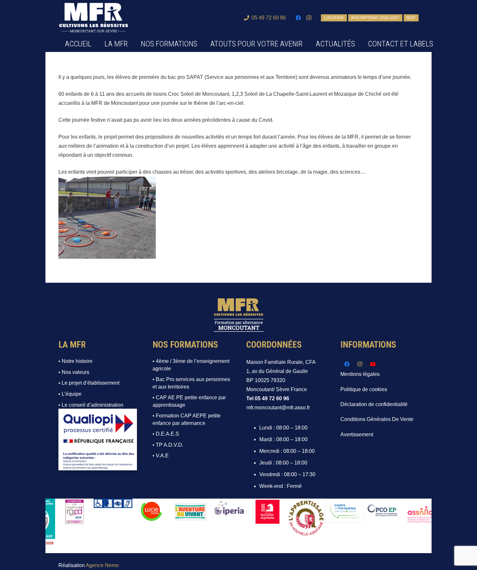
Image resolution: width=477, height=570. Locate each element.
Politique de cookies (363, 389)
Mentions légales (360, 374)
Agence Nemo (102, 565)
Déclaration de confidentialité (374, 404)
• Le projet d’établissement (88, 383)
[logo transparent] (93, 18)
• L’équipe (69, 394)
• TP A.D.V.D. (168, 445)
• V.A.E (161, 455)
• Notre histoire (75, 361)
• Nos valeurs (73, 372)
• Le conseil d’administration (90, 405)
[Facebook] (298, 18)
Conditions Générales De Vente (376, 419)
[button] (202, 44)
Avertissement (356, 434)
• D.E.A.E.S (166, 434)
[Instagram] (308, 18)
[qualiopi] (97, 439)
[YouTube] (372, 364)
